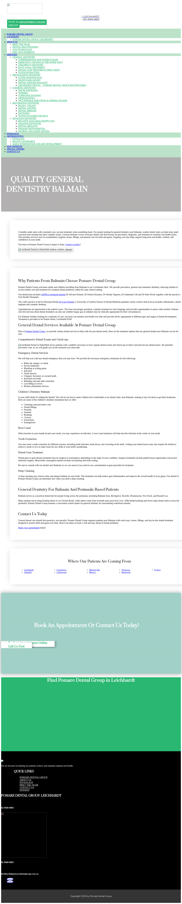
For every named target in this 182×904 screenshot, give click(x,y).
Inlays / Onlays (27, 106)
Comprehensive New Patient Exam (38, 60)
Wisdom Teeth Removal (31, 129)
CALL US (13, 25)
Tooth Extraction (29, 73)
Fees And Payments (24, 52)
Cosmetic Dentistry (24, 88)
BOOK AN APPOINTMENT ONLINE (27, 22)
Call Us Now (16, 646)
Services (12, 55)
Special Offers (15, 149)
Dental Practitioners (25, 47)
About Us (12, 42)
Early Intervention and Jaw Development (37, 144)
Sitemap (24, 790)
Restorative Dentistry (26, 103)
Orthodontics (26, 98)
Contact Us (13, 152)
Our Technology (22, 50)
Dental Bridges (27, 111)
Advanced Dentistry (24, 118)
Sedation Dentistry (29, 124)
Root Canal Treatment (31, 67)
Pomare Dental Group (20, 34)
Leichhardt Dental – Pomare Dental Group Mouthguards (52, 85)
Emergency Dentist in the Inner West (40, 62)
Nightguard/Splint (29, 80)
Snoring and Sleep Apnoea (33, 131)
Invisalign (13, 134)
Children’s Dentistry (30, 65)
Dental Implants (28, 126)
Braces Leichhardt (24, 141)
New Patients (14, 147)
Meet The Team (21, 44)
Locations (13, 37)
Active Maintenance (30, 78)
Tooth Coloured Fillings (33, 116)
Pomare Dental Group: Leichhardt (33, 39)
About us (25, 780)
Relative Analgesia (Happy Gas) (36, 121)
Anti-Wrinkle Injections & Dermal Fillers (42, 101)
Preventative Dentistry (26, 75)
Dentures (24, 113)
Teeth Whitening (28, 90)
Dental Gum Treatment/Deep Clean (39, 70)
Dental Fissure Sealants (33, 83)
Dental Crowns (27, 108)
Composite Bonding (29, 96)
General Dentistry (24, 57)
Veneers (23, 93)
